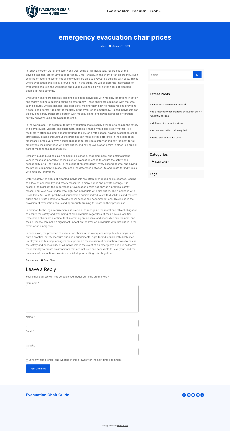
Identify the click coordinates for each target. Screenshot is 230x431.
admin (103, 46)
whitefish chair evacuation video (166, 123)
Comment (32, 283)
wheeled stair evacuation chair (165, 137)
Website (30, 345)
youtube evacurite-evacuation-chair (168, 104)
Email (30, 331)
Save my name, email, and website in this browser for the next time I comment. (75, 359)
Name (30, 316)
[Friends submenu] (160, 11)
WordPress (122, 425)
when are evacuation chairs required (168, 130)
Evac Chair (49, 260)
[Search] (197, 74)
